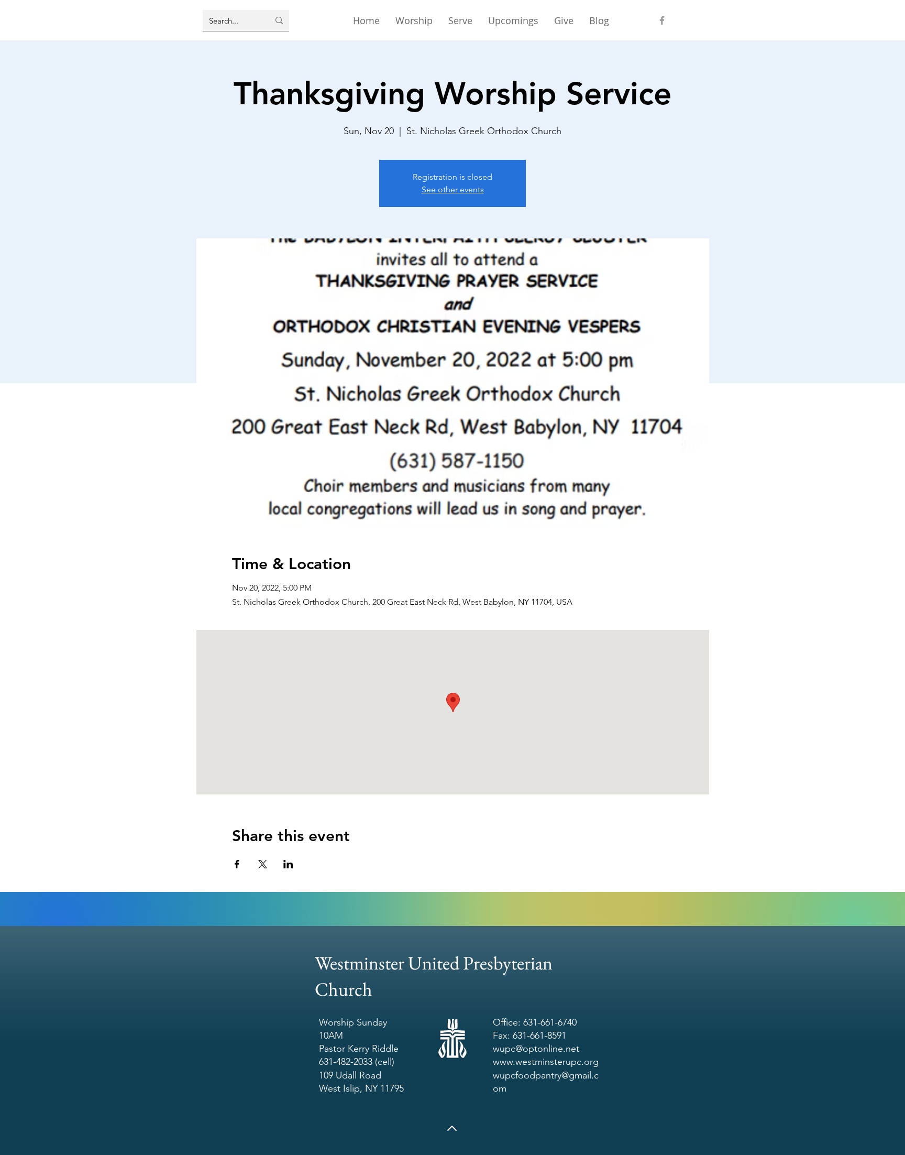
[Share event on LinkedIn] (288, 864)
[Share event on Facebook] (237, 864)
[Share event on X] (263, 864)
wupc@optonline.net (536, 1048)
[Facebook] (662, 20)
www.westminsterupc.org (546, 1061)
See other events (453, 189)
